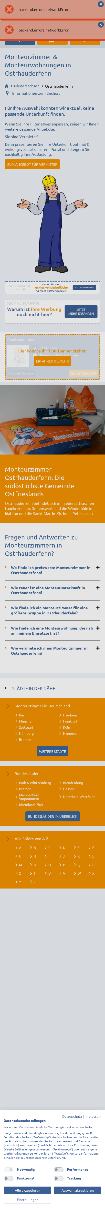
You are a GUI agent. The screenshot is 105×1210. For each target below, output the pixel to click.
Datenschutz (72, 1116)
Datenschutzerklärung (50, 1157)
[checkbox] (8, 1169)
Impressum (92, 1116)
